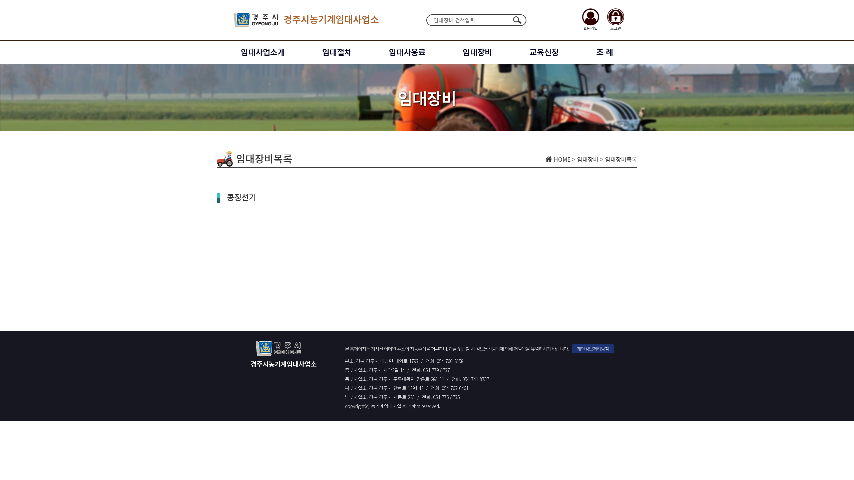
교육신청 (544, 52)
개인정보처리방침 (593, 348)
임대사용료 (407, 52)
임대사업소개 (263, 52)
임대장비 (477, 52)
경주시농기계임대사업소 (331, 19)
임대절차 (337, 52)
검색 (517, 20)
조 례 (604, 52)
